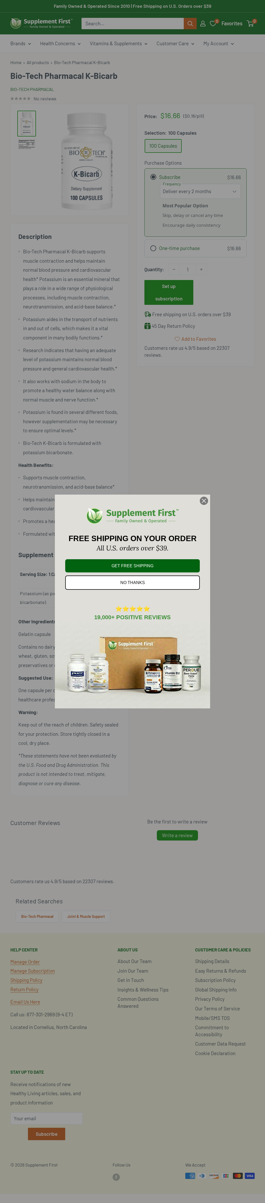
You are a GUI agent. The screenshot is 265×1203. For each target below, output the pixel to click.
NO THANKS (132, 582)
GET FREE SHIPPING (132, 566)
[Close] (204, 501)
